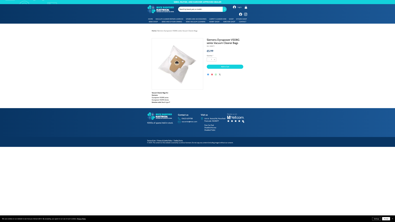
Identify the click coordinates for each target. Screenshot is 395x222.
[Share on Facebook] (208, 74)
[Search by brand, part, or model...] (225, 9)
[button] (246, 7)
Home (154, 31)
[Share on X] (220, 74)
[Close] (392, 218)
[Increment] (214, 59)
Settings (376, 219)
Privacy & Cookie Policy (164, 140)
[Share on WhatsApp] (216, 74)
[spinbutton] (211, 59)
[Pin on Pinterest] (212, 74)
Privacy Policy (81, 219)
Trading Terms (178, 140)
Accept (386, 219)
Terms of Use (151, 140)
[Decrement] (208, 59)
